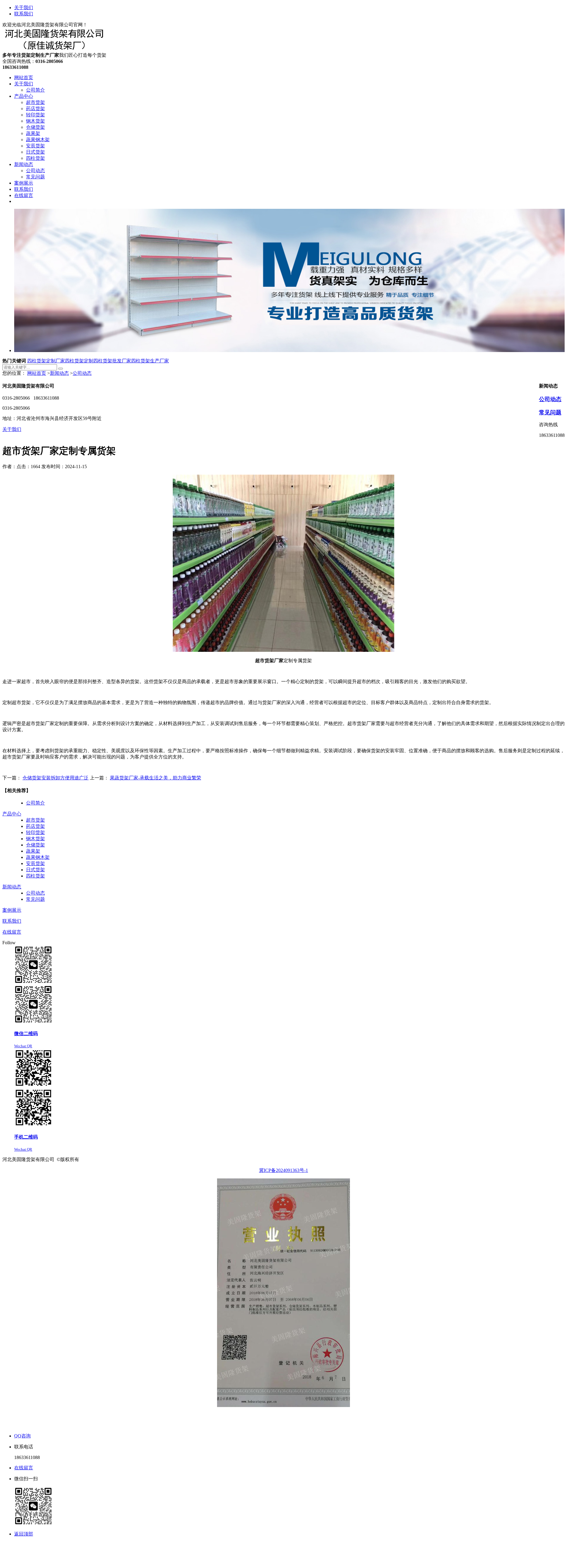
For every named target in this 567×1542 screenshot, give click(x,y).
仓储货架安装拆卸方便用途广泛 (55, 777)
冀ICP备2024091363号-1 (283, 1170)
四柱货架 (35, 875)
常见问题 (550, 412)
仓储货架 (35, 844)
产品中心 (11, 813)
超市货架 (35, 820)
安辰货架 (35, 863)
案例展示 (11, 910)
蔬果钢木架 (38, 857)
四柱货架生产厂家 (150, 360)
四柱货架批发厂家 (112, 360)
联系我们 (23, 13)
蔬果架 (33, 851)
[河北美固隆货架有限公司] (55, 49)
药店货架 (35, 826)
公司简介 (35, 802)
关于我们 (23, 7)
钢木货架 (35, 838)
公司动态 (82, 373)
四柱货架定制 (79, 360)
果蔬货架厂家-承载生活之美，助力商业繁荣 (155, 777)
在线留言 (11, 931)
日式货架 (35, 869)
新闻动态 (59, 373)
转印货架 (35, 832)
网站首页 (36, 373)
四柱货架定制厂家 (46, 360)
